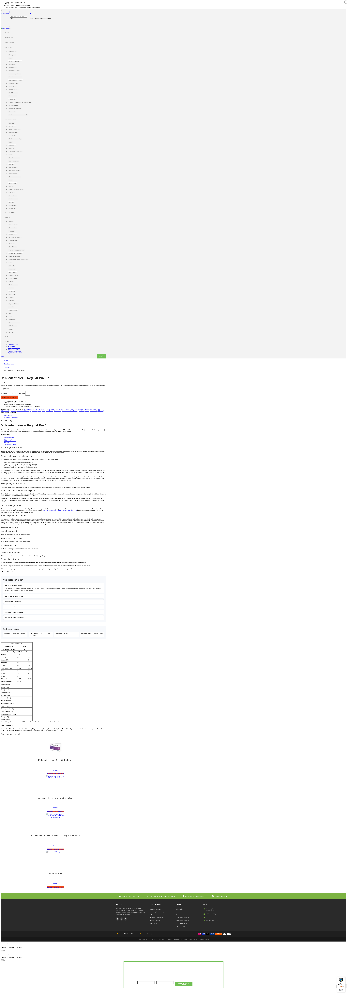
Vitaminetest (9, 37)
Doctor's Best (12, 247)
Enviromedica (12, 228)
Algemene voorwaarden (15, 353)
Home (7, 32)
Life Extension (12, 234)
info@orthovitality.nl (211, 914)
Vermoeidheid (12, 196)
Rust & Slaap (12, 183)
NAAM (146, 980)
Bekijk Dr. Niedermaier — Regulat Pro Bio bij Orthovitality (59, 510)
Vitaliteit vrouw (13, 199)
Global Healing (13, 278)
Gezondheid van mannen (15, 77)
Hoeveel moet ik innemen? (13, 601)
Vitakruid (11, 231)
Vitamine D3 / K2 (13, 89)
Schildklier (11, 192)
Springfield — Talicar (62, 633)
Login (2, 356)
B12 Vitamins (12, 272)
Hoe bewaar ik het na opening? (14, 617)
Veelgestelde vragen (10, 444)
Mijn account (153, 923)
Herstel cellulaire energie (24, 411)
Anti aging (11, 123)
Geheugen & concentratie (15, 151)
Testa (10, 316)
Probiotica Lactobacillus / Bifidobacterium (20, 102)
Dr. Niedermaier (13, 285)
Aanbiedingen (9, 42)
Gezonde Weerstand (14, 158)
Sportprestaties (12, 96)
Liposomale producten (14, 74)
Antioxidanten (12, 51)
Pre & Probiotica (13, 93)
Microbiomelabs (13, 310)
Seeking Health (13, 240)
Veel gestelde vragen (14, 348)
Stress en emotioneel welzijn (16, 189)
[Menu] (344, 978)
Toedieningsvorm (9, 364)
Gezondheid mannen (182, 920)
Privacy (185, 939)
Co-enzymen (12, 55)
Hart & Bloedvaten (14, 161)
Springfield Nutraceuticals (15, 253)
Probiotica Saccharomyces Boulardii (18, 115)
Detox (10, 58)
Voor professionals (182, 923)
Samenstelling (8, 439)
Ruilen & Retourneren (14, 351)
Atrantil (11, 307)
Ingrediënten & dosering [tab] (11, 417)
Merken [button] (7, 217)
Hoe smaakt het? (10, 607)
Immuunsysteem (13, 173)
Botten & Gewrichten (14, 129)
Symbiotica (12, 294)
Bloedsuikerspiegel (13, 132)
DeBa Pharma (12, 326)
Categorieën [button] (9, 47)
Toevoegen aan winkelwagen (9, 397)
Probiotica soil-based (14, 70)
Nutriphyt (11, 300)
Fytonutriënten (12, 86)
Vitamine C (12, 112)
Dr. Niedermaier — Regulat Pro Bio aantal (13, 393)
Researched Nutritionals (15, 256)
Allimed (11, 332)
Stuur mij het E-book (183, 984)
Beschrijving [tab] (8, 415)
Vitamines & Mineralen (15, 108)
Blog (6, 336)
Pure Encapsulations (14, 323)
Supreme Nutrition (13, 304)
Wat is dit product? (9, 437)
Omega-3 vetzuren (13, 83)
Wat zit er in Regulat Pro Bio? (14, 596)
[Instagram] (121, 919)
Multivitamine (12, 67)
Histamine (11, 148)
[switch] (341, 990)
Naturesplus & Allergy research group (18, 259)
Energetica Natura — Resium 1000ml (92, 633)
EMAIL (165, 980)
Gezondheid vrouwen (182, 918)
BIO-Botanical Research (15, 237)
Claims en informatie (10, 441)
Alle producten (10, 212)
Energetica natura (13, 275)
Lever (10, 180)
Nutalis (10, 329)
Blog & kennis (180, 926)
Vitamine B (12, 99)
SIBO (10, 154)
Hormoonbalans (13, 167)
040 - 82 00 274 (210, 917)
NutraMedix (12, 269)
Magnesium (12, 64)
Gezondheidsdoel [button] (10, 119)
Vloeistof (7, 367)
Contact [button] (8, 341)
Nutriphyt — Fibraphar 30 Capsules (14, 633)
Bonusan (11, 221)
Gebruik (6, 442)
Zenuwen (11, 202)
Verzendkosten (12, 346)
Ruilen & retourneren (156, 915)
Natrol (10, 313)
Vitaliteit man (12, 208)
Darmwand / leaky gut (14, 177)
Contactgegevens (13, 344)
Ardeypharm (12, 319)
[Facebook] (117, 919)
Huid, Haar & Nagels (14, 170)
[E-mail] (125, 919)
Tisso (10, 262)
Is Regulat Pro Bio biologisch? (14, 612)
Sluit (2, 950)
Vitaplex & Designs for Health (16, 250)
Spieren (11, 186)
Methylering (12, 126)
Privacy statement (13, 349)
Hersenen (11, 164)
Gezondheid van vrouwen (15, 80)
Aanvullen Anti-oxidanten (39, 409)
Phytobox (11, 243)
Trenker (11, 297)
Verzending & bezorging (156, 912)
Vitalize (11, 288)
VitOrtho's (11, 266)
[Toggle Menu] (10, 28)
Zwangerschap (12, 205)
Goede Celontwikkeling (15, 139)
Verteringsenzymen (14, 105)
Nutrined (11, 281)
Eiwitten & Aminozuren (15, 61)
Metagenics (12, 291)
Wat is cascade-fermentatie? (13, 585)
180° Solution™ (13, 224)
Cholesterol (12, 135)
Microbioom (12, 145)
